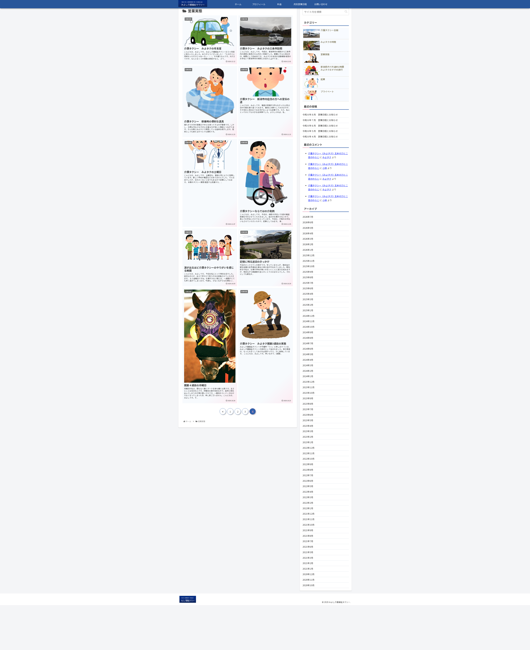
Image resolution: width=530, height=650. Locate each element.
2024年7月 (308, 343)
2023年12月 (308, 381)
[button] (346, 11)
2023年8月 (308, 403)
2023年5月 (308, 420)
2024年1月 (308, 376)
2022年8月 (308, 469)
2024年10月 (308, 326)
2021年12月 (308, 513)
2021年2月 (308, 563)
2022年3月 (308, 497)
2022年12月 (308, 447)
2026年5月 (308, 227)
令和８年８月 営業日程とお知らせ (320, 114)
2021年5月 (308, 552)
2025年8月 (308, 277)
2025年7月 (308, 282)
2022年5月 (308, 486)
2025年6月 (308, 288)
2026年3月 (308, 238)
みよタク (326, 157)
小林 (324, 168)
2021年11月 (308, 519)
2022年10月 (308, 458)
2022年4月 (308, 491)
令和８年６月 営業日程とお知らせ (320, 125)
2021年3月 (308, 557)
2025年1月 (308, 310)
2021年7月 (308, 541)
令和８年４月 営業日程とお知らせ (320, 136)
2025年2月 (308, 304)
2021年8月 (308, 535)
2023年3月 (308, 431)
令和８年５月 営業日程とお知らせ (320, 131)
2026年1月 (308, 249)
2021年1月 (308, 568)
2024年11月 (308, 321)
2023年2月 (308, 436)
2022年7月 (308, 475)
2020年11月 (308, 579)
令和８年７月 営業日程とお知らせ (320, 120)
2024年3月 (308, 365)
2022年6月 (308, 480)
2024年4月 (308, 359)
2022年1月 (308, 508)
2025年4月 (308, 293)
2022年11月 (308, 453)
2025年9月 (308, 271)
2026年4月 (308, 233)
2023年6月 (308, 414)
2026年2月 (308, 244)
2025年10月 (308, 266)
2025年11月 (308, 260)
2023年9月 (308, 398)
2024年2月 (308, 370)
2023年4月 (308, 425)
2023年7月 (308, 409)
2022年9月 (308, 464)
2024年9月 (308, 332)
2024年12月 (308, 315)
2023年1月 (308, 442)
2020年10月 (308, 585)
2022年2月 (308, 502)
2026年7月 (308, 216)
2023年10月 (308, 392)
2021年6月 (308, 546)
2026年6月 (308, 222)
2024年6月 (308, 348)
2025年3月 (308, 299)
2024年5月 (308, 354)
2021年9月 (308, 530)
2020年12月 (308, 574)
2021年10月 (308, 524)
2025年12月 (308, 255)
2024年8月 (308, 337)
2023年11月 (308, 387)
